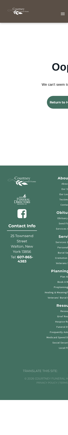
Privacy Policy (46, 382)
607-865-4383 (25, 259)
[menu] (62, 13)
